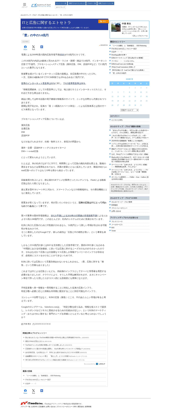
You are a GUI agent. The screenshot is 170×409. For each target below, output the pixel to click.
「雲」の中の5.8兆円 (118, 73)
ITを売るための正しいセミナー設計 (38, 380)
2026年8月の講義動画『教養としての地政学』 (127, 141)
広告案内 (42, 407)
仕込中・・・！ (31, 384)
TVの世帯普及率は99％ (74, 83)
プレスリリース (117, 221)
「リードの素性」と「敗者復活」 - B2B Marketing (42, 376)
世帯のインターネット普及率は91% (38, 83)
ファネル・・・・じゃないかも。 (123, 61)
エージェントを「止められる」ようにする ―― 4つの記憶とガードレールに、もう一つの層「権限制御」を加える (129, 172)
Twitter (113, 231)
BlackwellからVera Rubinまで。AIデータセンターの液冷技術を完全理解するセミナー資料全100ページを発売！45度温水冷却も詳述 (130, 159)
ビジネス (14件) (116, 120)
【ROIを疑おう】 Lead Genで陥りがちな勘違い (128, 70)
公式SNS (34, 407)
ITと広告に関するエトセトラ (47, 15)
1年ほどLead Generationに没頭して (123, 67)
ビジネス (25, 41)
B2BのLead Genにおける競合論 (122, 64)
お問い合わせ (116, 211)
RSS (104, 21)
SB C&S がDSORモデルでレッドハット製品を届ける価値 (54, 360)
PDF (62, 54)
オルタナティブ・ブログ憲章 (121, 202)
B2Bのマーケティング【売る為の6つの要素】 (127, 58)
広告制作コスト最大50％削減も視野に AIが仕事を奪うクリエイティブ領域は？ (57, 349)
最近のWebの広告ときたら (38, 341)
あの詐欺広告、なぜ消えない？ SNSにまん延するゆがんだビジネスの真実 (56, 352)
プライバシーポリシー (119, 208)
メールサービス (117, 225)
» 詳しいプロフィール (140, 36)
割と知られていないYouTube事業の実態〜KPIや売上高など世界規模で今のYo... (57, 337)
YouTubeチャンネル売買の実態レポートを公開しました (48, 345)
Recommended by (90, 364)
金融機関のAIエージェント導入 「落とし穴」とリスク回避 (56, 356)
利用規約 (114, 205)
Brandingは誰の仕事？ (119, 55)
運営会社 (81, 407)
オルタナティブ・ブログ (29, 15)
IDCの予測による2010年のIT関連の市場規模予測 (74, 215)
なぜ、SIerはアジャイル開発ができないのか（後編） (130, 154)
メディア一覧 (25, 407)
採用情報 (88, 407)
